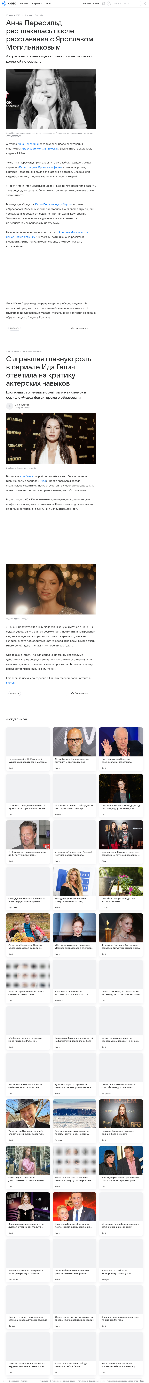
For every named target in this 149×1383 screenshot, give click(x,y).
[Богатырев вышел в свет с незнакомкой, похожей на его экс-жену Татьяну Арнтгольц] (121, 1028)
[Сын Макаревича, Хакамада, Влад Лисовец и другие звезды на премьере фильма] (121, 795)
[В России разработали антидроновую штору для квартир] (121, 1260)
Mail (4, 1381)
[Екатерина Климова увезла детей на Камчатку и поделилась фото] (74, 1028)
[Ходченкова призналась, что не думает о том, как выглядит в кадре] (28, 1214)
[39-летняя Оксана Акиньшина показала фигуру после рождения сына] (74, 1167)
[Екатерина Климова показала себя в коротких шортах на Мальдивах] (28, 1074)
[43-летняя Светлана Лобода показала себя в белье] (74, 1353)
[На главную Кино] (11, 3)
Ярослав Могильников (73, 232)
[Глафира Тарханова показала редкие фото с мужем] (121, 1121)
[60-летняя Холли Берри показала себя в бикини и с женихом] (121, 1214)
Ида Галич (26, 476)
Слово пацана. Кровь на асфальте (41, 167)
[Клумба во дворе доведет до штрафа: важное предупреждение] (121, 888)
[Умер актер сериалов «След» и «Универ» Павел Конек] (28, 981)
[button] (51, 438)
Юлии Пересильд (46, 204)
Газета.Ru (39, 15)
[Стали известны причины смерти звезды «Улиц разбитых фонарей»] (74, 1307)
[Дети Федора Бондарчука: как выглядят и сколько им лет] (74, 749)
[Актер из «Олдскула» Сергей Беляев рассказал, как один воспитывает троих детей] (28, 935)
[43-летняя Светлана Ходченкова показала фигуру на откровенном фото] (121, 935)
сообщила (65, 204)
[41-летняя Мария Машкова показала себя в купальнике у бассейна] (121, 1353)
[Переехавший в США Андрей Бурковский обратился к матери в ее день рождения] (28, 749)
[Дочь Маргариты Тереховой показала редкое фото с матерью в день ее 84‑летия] (74, 1074)
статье (10, 682)
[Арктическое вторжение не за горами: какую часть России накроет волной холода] (74, 1121)
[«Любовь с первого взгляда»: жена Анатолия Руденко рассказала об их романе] (28, 1028)
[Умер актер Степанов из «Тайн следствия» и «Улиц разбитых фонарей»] (28, 1121)
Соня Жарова (22, 405)
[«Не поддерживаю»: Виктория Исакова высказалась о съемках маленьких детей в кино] (74, 935)
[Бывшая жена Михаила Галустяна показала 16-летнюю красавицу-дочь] (121, 842)
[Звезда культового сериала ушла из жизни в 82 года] (121, 1307)
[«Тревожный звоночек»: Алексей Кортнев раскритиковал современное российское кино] (74, 842)
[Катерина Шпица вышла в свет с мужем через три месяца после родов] (28, 795)
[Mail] (4, 3)
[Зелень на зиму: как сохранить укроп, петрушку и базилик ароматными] (28, 1260)
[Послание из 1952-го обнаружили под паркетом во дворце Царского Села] (74, 795)
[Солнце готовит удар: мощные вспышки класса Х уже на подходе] (28, 1307)
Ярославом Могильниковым (40, 148)
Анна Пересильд (28, 143)
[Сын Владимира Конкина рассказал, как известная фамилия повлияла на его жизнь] (121, 749)
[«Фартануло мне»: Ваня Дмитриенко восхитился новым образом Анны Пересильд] (28, 1167)
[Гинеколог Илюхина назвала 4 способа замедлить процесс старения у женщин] (121, 1074)
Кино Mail (37, 351)
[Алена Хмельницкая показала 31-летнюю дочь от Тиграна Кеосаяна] (121, 981)
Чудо (43, 480)
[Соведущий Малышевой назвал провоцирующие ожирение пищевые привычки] (28, 888)
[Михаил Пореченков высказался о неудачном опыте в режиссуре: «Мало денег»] (28, 1353)
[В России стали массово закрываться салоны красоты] (74, 981)
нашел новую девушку (20, 236)
